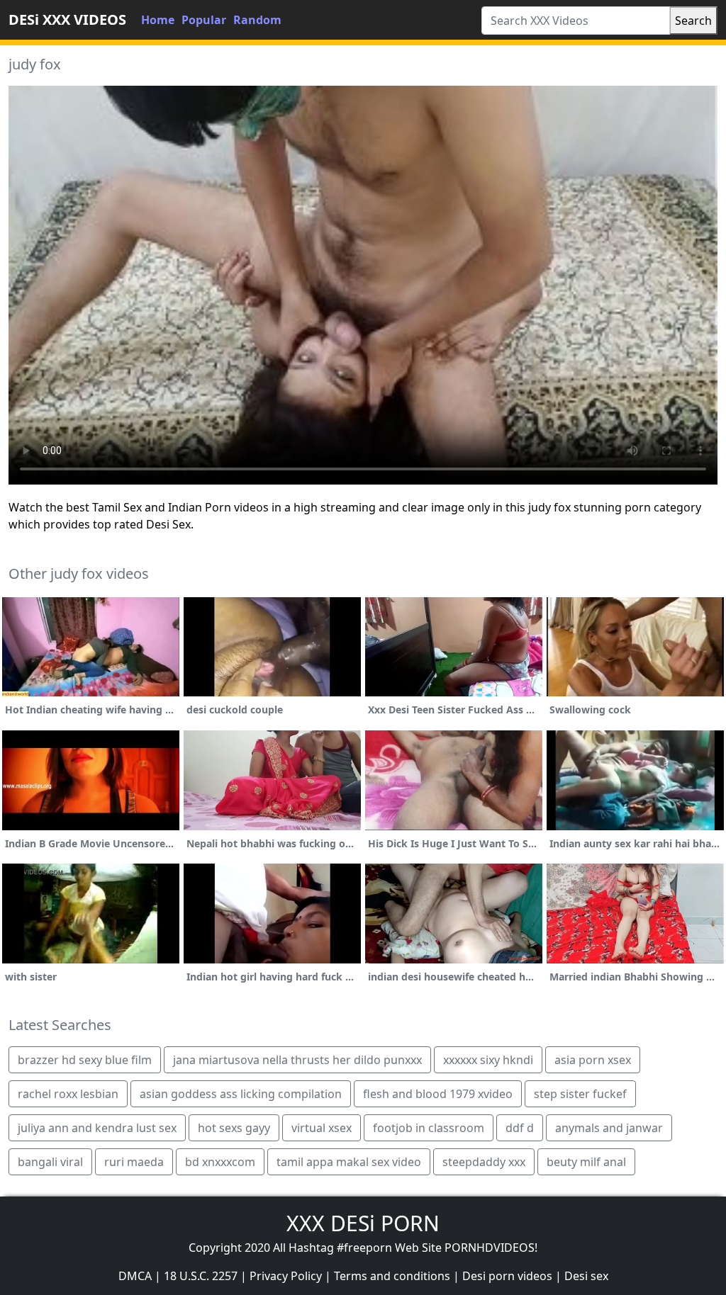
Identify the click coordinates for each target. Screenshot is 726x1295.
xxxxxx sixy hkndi (488, 1060)
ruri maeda (134, 1162)
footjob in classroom (428, 1128)
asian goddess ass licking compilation (241, 1094)
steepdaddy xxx (483, 1162)
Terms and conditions (392, 1276)
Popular (204, 20)
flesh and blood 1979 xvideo (438, 1094)
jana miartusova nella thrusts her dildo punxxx (297, 1060)
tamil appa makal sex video (349, 1162)
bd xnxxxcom (220, 1162)
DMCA (135, 1276)
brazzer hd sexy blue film (85, 1060)
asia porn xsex (592, 1060)
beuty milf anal (586, 1162)
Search (693, 20)
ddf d (520, 1128)
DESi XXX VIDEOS (67, 19)
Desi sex (586, 1276)
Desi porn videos (507, 1276)
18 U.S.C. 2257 (201, 1276)
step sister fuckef (580, 1094)
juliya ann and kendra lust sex (97, 1128)
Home (157, 20)
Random (257, 20)
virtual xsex (321, 1128)
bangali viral (50, 1162)
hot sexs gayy (234, 1128)
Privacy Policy (286, 1276)
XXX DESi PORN (363, 1223)
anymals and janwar (609, 1128)
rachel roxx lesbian (68, 1094)
